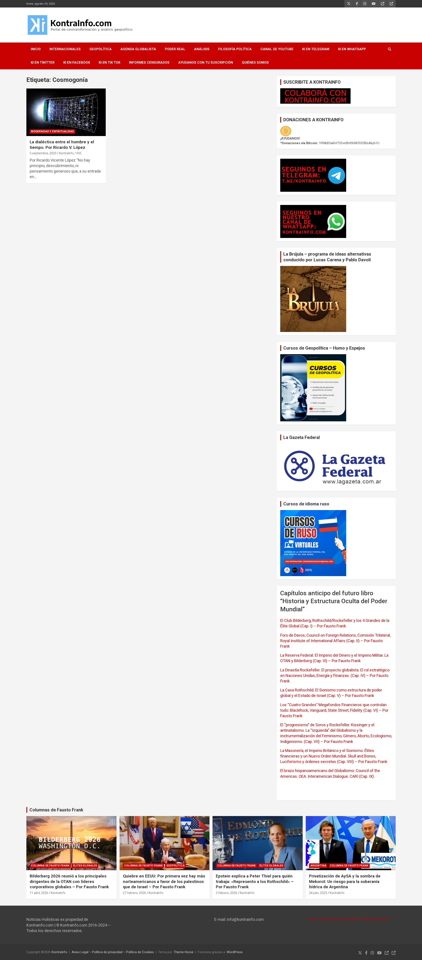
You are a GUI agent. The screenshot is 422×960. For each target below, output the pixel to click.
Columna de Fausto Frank (50, 865)
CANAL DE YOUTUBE (276, 49)
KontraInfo (58, 893)
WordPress (235, 952)
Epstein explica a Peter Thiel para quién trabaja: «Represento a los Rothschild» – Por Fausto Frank (255, 881)
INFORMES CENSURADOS (149, 62)
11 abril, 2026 (39, 893)
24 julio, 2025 (318, 893)
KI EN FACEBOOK (76, 62)
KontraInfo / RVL (70, 153)
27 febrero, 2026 (134, 893)
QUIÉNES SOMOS (255, 62)
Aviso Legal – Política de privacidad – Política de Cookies (113, 952)
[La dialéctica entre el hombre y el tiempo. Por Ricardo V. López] (66, 112)
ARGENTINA (318, 865)
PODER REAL (175, 49)
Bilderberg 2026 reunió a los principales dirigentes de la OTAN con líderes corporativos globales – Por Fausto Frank (69, 881)
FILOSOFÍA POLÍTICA (235, 49)
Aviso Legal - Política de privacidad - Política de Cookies (348, 919)
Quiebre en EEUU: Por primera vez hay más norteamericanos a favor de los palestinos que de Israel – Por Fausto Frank (164, 881)
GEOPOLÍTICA (100, 49)
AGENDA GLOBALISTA (138, 49)
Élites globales (85, 865)
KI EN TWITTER (43, 62)
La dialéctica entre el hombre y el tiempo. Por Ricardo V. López (62, 144)
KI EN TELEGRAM (315, 49)
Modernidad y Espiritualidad (52, 131)
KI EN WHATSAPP (352, 49)
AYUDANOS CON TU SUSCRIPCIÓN (205, 62)
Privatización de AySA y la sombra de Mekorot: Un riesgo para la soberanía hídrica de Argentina (344, 881)
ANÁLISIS (201, 49)
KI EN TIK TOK (109, 62)
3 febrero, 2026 (226, 893)
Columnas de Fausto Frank (56, 810)
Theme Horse (183, 952)
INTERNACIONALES (65, 49)
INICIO (36, 49)
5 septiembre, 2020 (43, 153)
